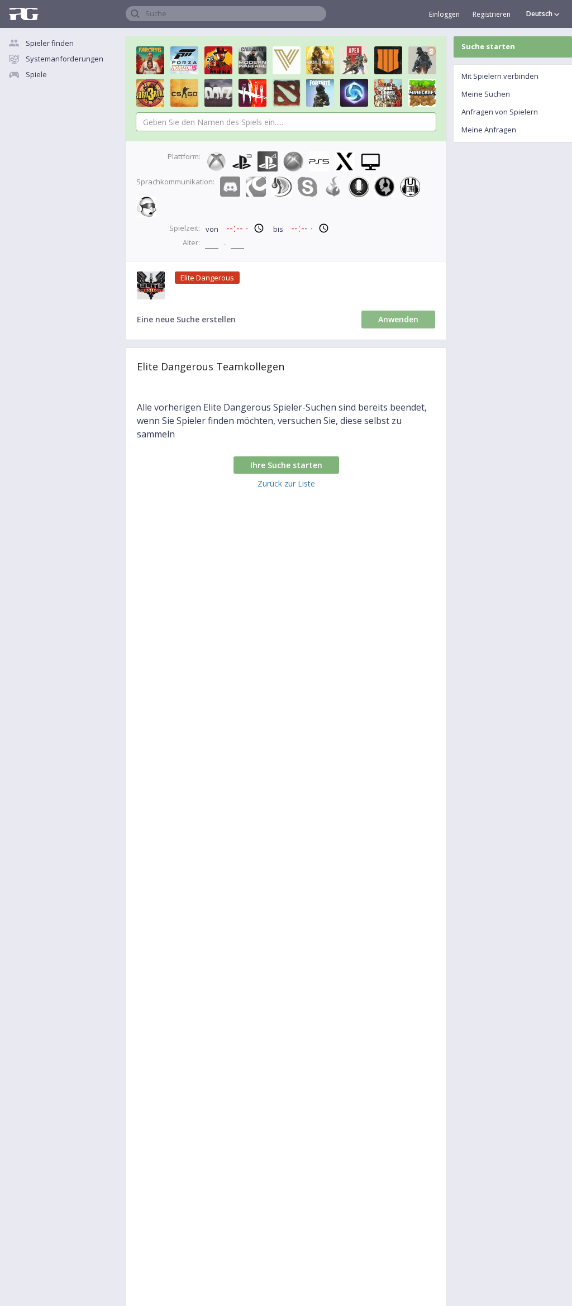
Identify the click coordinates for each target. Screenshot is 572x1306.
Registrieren (492, 14)
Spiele (36, 74)
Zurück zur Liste (286, 483)
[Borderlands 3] (150, 93)
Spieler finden (50, 43)
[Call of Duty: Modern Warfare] (252, 60)
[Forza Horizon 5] (184, 60)
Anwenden (398, 319)
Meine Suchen (485, 94)
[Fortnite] (320, 93)
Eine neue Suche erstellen (186, 319)
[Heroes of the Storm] (354, 93)
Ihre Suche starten (286, 465)
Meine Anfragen (488, 130)
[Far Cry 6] (150, 60)
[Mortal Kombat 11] (320, 60)
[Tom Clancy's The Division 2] (422, 60)
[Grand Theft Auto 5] (388, 93)
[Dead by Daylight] (252, 93)
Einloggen (444, 14)
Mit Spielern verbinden (499, 76)
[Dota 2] (287, 93)
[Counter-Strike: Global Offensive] (184, 93)
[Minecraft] (422, 93)
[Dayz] (218, 93)
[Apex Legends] (354, 60)
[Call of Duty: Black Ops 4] (388, 60)
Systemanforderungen (64, 59)
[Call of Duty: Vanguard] (287, 60)
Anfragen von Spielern (499, 112)
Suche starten (488, 46)
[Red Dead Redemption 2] (218, 60)
